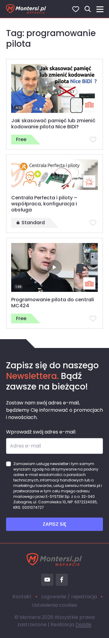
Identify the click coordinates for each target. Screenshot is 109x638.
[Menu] (100, 9)
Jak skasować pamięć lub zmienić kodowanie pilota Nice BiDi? (53, 123)
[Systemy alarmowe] (89, 181)
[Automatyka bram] (89, 104)
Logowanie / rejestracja (69, 596)
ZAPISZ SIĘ (54, 524)
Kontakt (21, 596)
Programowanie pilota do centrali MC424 (52, 302)
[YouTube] (47, 580)
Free (21, 139)
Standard (33, 222)
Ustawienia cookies (54, 605)
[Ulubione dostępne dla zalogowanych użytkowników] (93, 139)
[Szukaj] (88, 9)
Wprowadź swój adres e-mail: (41, 431)
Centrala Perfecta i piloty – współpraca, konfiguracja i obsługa (44, 203)
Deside (83, 624)
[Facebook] (62, 580)
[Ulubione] (76, 9)
